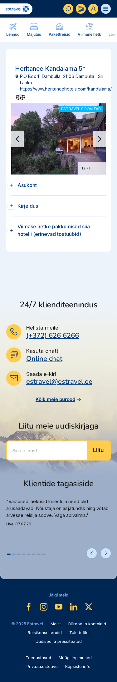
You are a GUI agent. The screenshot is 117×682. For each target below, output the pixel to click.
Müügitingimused (75, 657)
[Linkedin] (73, 607)
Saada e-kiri (41, 374)
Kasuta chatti (43, 351)
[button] (9, 554)
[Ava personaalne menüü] (93, 9)
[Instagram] (43, 607)
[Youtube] (58, 607)
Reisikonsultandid (45, 632)
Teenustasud (38, 657)
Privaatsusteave (42, 666)
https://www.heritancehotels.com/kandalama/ (66, 88)
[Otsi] (68, 9)
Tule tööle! (79, 632)
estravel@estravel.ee (59, 381)
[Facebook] (28, 607)
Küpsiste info (77, 666)
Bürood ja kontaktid (87, 623)
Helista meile (42, 328)
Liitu (98, 450)
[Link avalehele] (16, 8)
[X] (88, 607)
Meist (56, 623)
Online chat (44, 359)
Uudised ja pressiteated (59, 641)
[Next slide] (99, 139)
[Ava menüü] (106, 9)
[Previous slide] (17, 139)
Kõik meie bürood (55, 399)
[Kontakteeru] (81, 9)
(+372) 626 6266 (52, 335)
